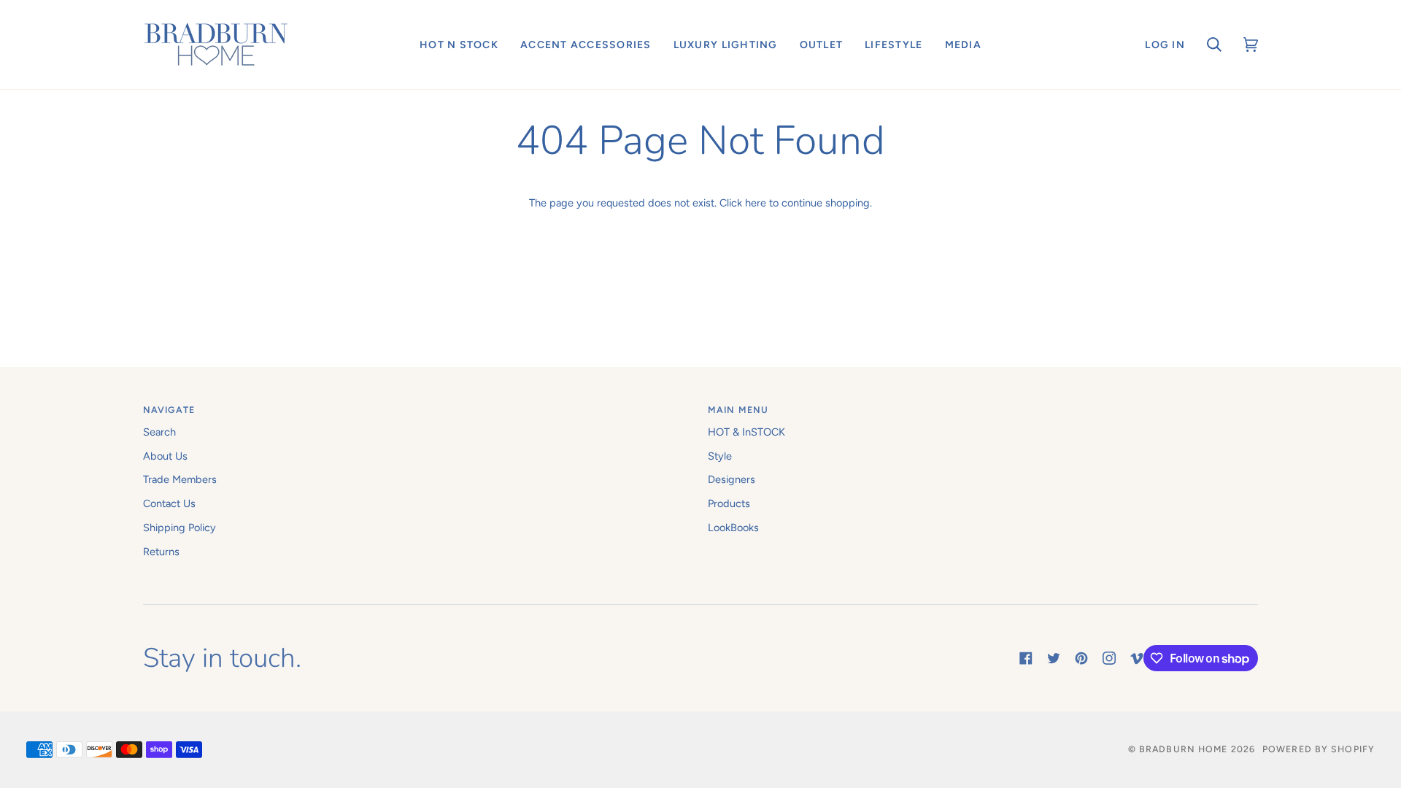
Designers (731, 479)
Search (159, 432)
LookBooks (733, 527)
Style (720, 456)
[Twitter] (1053, 658)
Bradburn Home (1183, 748)
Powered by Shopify (1318, 748)
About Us (165, 456)
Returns (161, 551)
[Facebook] (1026, 658)
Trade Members (180, 479)
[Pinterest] (1081, 658)
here (755, 202)
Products (729, 503)
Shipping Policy (179, 527)
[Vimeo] (1136, 658)
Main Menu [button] (738, 409)
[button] (459, 44)
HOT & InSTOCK (746, 432)
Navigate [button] (169, 409)
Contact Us (169, 503)
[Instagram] (1109, 658)
